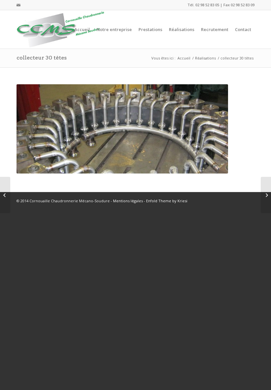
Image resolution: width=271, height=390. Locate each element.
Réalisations (205, 58)
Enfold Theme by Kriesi (166, 200)
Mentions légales (128, 200)
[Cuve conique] (266, 195)
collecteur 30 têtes (42, 58)
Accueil (183, 58)
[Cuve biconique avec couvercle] (5, 195)
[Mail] (18, 5)
